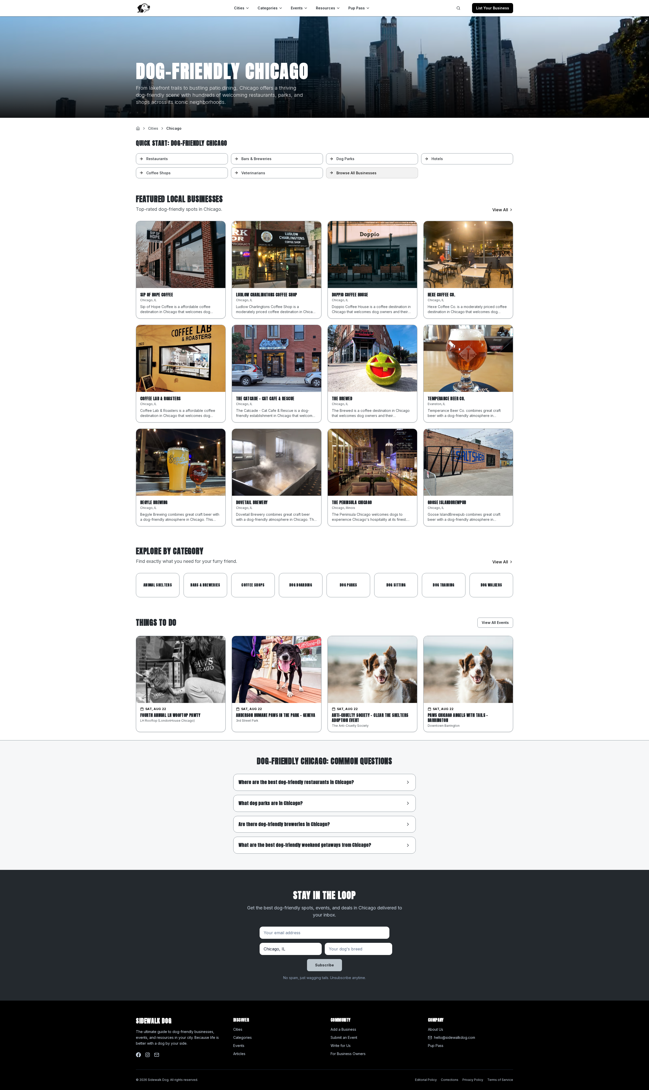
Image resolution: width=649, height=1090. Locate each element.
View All (500, 209)
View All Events (495, 622)
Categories (268, 8)
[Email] (156, 1054)
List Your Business (492, 8)
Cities (239, 8)
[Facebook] (138, 1054)
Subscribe (324, 965)
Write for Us (341, 1045)
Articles (239, 1053)
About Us (435, 1029)
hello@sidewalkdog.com (454, 1037)
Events (297, 8)
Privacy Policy (472, 1080)
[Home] (138, 128)
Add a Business (343, 1029)
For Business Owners (348, 1053)
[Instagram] (147, 1054)
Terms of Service (500, 1080)
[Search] (458, 8)
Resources (325, 8)
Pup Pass (356, 8)
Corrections (449, 1080)
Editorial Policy (426, 1080)
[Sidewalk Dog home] (143, 8)
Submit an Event (344, 1037)
